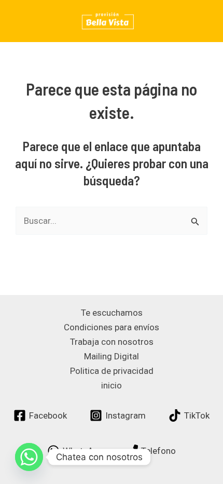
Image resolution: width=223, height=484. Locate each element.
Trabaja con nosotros (112, 342)
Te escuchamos (112, 312)
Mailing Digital (111, 356)
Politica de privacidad (112, 371)
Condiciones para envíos (111, 327)
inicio (111, 385)
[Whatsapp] (29, 457)
